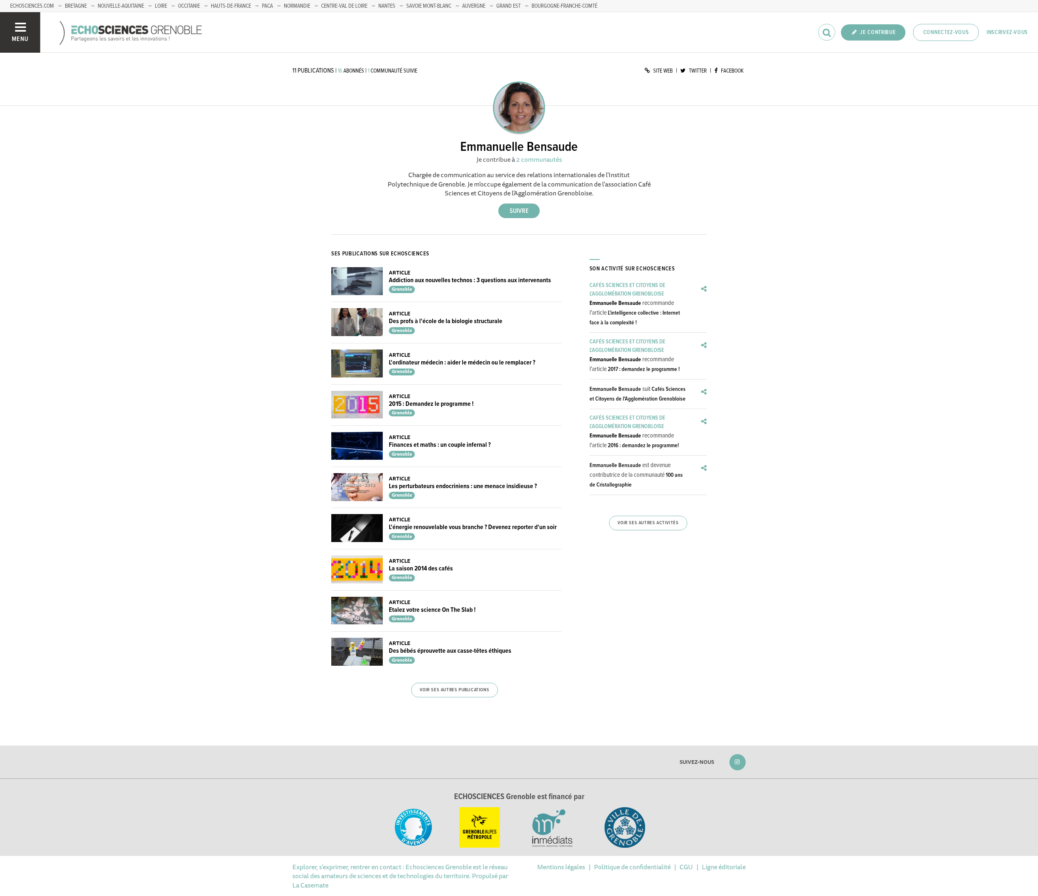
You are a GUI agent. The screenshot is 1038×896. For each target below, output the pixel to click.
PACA (267, 6)
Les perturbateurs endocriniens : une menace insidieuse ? (463, 486)
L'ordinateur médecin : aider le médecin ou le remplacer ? (462, 362)
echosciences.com (32, 6)
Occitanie (189, 6)
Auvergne (473, 6)
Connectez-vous (946, 32)
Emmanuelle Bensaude (615, 303)
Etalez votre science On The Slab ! (432, 610)
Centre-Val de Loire (344, 6)
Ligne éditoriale (724, 867)
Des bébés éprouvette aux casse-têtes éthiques (450, 651)
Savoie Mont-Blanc (428, 6)
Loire (161, 6)
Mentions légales (561, 867)
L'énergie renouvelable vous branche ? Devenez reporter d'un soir (473, 527)
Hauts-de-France (231, 6)
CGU (686, 867)
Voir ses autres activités (648, 523)
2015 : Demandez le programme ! (431, 404)
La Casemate (310, 885)
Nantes (386, 6)
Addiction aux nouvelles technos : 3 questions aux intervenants (470, 280)
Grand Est (508, 6)
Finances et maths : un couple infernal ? (440, 445)
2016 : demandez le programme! (643, 445)
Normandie (297, 6)
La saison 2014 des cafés (421, 568)
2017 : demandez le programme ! (644, 369)
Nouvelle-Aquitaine (121, 6)
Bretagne (76, 6)
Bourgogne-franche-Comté (564, 6)
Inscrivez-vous (1007, 32)
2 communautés (539, 159)
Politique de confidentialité (632, 867)
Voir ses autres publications (454, 690)
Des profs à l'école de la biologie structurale (445, 321)
